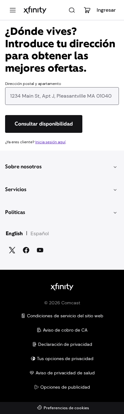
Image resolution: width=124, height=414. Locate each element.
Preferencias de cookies (66, 408)
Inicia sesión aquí (50, 142)
